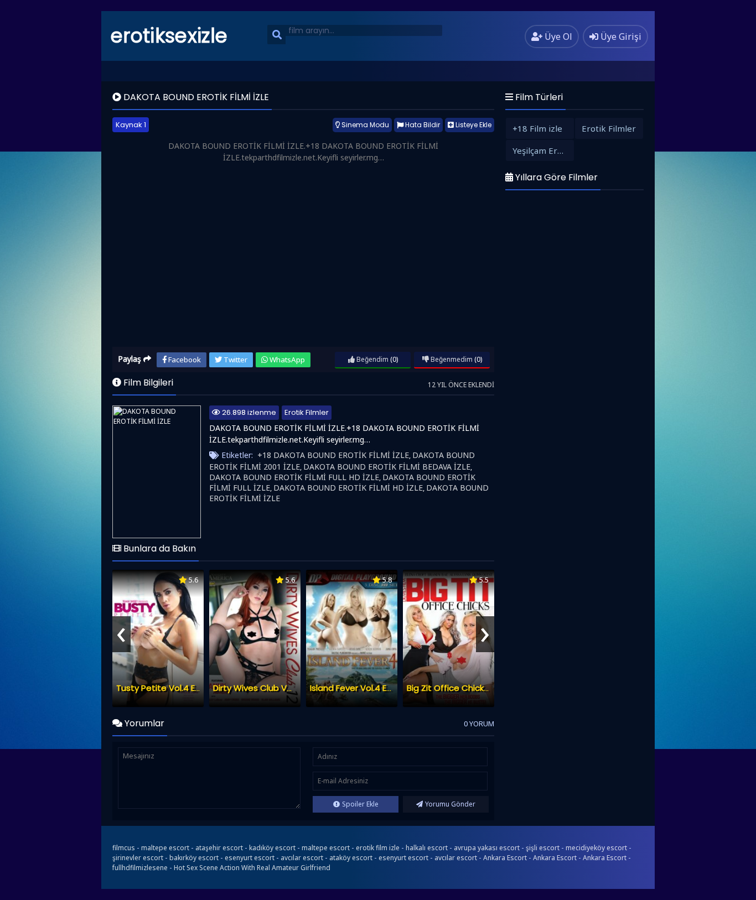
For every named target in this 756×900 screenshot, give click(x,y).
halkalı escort (427, 847)
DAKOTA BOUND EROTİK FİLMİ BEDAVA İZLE (386, 466)
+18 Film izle (537, 128)
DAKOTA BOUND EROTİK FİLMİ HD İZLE (348, 487)
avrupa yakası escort (487, 847)
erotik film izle (378, 847)
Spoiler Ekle (360, 804)
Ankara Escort (505, 857)
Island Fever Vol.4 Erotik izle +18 (372, 688)
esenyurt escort (250, 857)
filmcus (123, 847)
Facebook (184, 360)
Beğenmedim (451, 359)
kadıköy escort (272, 847)
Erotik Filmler (306, 412)
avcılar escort (302, 857)
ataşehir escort (219, 847)
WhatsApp (286, 360)
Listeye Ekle (472, 124)
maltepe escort (165, 847)
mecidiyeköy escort (596, 847)
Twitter (234, 360)
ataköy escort (350, 857)
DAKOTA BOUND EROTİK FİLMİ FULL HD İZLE (294, 477)
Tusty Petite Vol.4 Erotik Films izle (183, 688)
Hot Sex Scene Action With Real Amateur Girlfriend (252, 867)
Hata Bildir (421, 124)
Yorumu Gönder (450, 804)
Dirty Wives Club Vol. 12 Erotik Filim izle (288, 688)
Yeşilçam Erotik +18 (543, 150)
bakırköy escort (194, 857)
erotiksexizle (169, 35)
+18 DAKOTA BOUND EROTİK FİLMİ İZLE (333, 455)
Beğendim (372, 359)
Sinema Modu (364, 124)
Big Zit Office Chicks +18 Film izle (472, 688)
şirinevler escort (137, 857)
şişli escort (543, 847)
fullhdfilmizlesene (140, 867)
